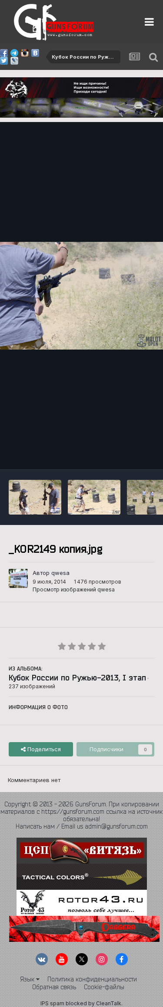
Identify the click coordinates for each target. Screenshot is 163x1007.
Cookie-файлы (104, 987)
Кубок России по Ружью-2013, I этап (77, 677)
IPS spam (52, 1003)
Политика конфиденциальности (92, 979)
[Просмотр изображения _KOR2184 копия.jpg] (35, 497)
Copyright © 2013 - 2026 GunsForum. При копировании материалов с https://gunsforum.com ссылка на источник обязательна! (81, 811)
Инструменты (125, 453)
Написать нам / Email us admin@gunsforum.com (82, 826)
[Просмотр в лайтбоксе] (81, 296)
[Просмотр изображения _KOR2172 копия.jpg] (94, 497)
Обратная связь (54, 987)
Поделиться (43, 749)
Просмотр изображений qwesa (74, 589)
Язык (28, 979)
